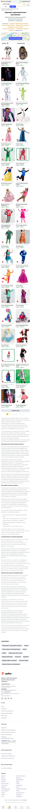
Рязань (3, 794)
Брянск (3, 777)
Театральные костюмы (22, 28)
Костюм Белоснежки (6, 183)
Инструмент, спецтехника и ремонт (12, 645)
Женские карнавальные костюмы (19, 23)
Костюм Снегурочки (21, 385)
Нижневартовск (5, 789)
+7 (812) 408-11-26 (6, 695)
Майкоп (3, 787)
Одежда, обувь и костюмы (13, 8)
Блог (2, 706)
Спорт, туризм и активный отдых (11, 649)
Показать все (18, 30)
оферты (25, 800)
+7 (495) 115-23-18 (6, 692)
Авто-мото (18, 656)
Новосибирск (5, 790)
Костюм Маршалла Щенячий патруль (6, 226)
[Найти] (24, 4)
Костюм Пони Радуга (6, 325)
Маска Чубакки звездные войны (22, 63)
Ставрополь (19, 796)
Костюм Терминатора (6, 83)
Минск (18, 787)
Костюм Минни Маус (21, 405)
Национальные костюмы (22, 25)
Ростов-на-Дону (20, 792)
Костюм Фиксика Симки (7, 285)
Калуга (18, 783)
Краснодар (4, 785)
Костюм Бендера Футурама (22, 83)
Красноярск (19, 785)
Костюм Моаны (19, 246)
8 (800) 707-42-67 (7, 687)
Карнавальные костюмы (6, 10)
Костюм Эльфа (4, 246)
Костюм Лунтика (20, 305)
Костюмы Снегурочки (9, 28)
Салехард (18, 794)
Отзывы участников (6, 713)
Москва (3, 776)
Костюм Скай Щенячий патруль (21, 205)
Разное (26, 645)
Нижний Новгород (21, 789)
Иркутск (3, 781)
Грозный (3, 779)
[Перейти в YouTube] (11, 698)
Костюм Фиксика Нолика (22, 266)
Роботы (4, 653)
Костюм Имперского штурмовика (6, 63)
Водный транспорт (7, 656)
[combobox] (23, 43)
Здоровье (26, 656)
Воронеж (18, 777)
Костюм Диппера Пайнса (22, 325)
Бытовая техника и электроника (11, 664)
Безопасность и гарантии (8, 732)
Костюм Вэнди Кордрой (7, 305)
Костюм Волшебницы (6, 124)
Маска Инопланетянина (21, 103)
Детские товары (23, 660)
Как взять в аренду (6, 768)
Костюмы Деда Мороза (8, 25)
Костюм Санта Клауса (21, 345)
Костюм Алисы (5, 345)
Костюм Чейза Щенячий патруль (22, 184)
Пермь (3, 792)
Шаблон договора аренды (8, 730)
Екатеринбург (20, 779)
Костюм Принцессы (6, 144)
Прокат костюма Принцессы (5, 205)
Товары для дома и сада (15, 653)
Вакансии (4, 717)
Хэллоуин (11, 30)
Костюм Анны (4, 385)
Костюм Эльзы (19, 144)
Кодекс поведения (6, 734)
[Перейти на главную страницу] (6, 673)
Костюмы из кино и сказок (15, 27)
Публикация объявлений (8, 756)
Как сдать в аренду (6, 753)
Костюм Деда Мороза (6, 405)
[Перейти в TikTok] (8, 698)
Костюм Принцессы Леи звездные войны (7, 104)
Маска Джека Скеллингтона (8, 364)
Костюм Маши (19, 285)
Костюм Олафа (19, 124)
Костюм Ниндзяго (5, 163)
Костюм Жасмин (5, 266)
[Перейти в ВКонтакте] (2, 698)
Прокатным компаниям (7, 758)
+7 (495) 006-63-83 (7, 691)
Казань (18, 781)
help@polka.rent (5, 740)
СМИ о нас (4, 715)
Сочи (2, 796)
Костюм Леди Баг (20, 163)
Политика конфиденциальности (7, 737)
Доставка (3, 727)
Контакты (3, 708)
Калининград (4, 783)
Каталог (3, 8)
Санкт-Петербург (20, 776)
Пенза (17, 790)
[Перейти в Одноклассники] (5, 698)
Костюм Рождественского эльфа (22, 365)
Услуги (25, 649)
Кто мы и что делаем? (7, 711)
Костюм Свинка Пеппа (21, 225)
